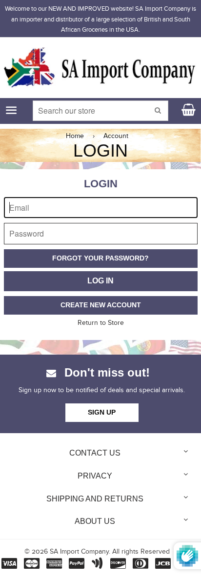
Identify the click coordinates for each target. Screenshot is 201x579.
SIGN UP (102, 412)
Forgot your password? (100, 258)
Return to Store (101, 323)
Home (75, 136)
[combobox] (100, 110)
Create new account (100, 305)
